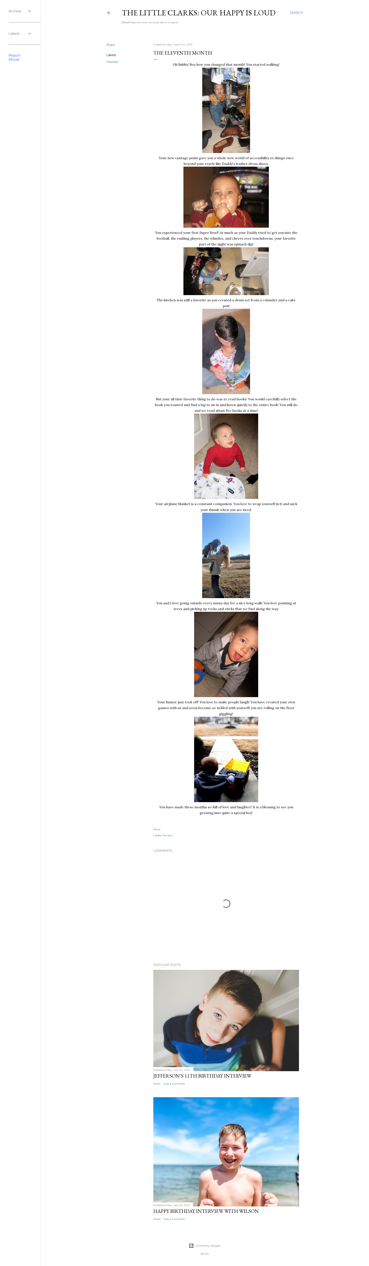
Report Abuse (15, 57)
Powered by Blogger (208, 1245)
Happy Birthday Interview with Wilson (206, 1211)
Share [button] (110, 45)
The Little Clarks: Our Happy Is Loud (198, 13)
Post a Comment (174, 1083)
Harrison (112, 62)
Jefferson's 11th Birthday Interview (202, 1075)
